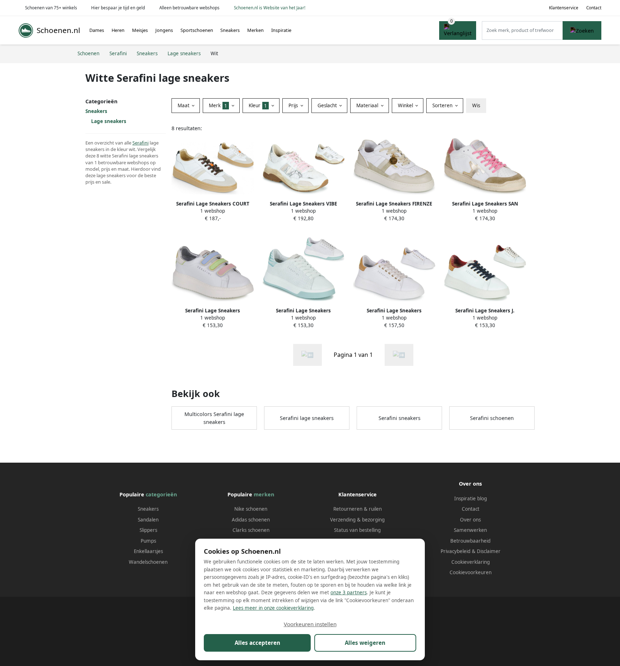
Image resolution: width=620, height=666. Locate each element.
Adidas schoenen (251, 519)
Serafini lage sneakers (307, 418)
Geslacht (328, 105)
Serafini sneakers (400, 418)
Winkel (406, 105)
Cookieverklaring (470, 562)
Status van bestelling (357, 530)
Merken (255, 30)
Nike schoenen (250, 509)
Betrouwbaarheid (470, 541)
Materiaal (368, 105)
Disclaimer (489, 551)
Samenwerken (470, 530)
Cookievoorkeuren (471, 572)
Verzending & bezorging (357, 519)
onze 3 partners (348, 592)
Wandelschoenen (148, 562)
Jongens (164, 30)
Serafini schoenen (492, 418)
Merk (218, 105)
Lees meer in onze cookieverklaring (273, 608)
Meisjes (140, 30)
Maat (184, 105)
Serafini (140, 143)
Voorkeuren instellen (310, 624)
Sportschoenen (196, 30)
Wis (476, 105)
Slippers (148, 530)
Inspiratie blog (470, 498)
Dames (96, 30)
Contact (593, 7)
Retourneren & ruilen (357, 509)
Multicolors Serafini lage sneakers (214, 418)
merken (264, 494)
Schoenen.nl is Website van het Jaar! (269, 7)
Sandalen (148, 519)
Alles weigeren (365, 642)
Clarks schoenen (250, 530)
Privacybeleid (455, 551)
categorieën (161, 494)
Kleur (258, 105)
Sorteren (443, 105)
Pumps (148, 541)
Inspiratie (281, 30)
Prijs (293, 105)
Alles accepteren (257, 642)
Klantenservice (563, 7)
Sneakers (230, 30)
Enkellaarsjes (148, 551)
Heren (118, 30)
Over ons (470, 519)
